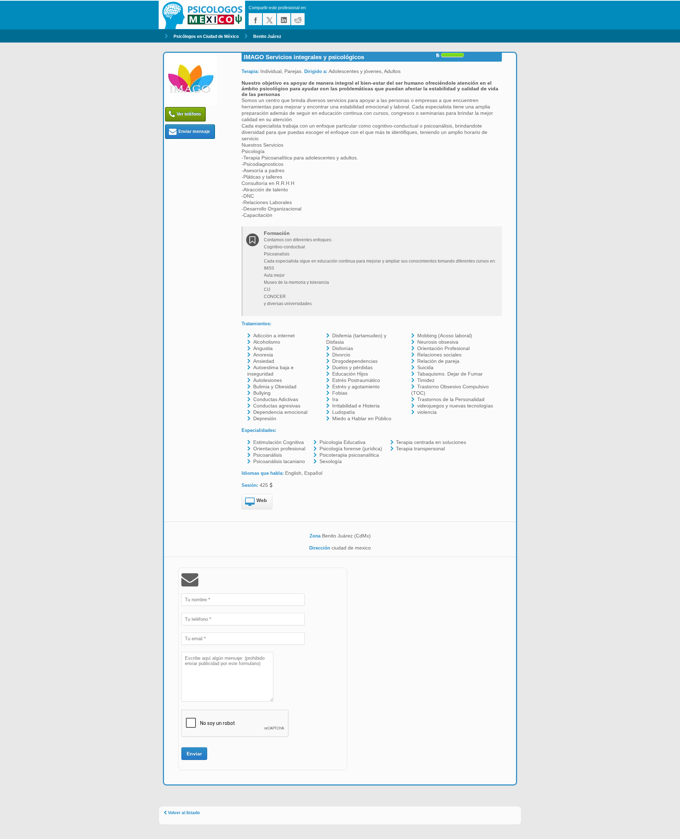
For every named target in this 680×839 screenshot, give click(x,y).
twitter (269, 19)
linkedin (283, 19)
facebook (255, 19)
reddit (298, 19)
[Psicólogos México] (204, 15)
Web (261, 500)
